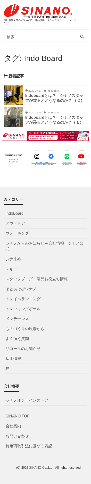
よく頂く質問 (17, 339)
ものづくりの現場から (25, 329)
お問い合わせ (17, 436)
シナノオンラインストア (27, 400)
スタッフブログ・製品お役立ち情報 (37, 279)
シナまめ (13, 259)
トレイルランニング (23, 299)
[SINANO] (38, 11)
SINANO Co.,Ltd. (41, 467)
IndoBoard (15, 213)
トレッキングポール (23, 309)
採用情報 (13, 359)
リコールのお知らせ (23, 349)
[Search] (82, 37)
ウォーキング (17, 233)
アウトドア (15, 223)
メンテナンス (17, 319)
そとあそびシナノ (21, 289)
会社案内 (13, 426)
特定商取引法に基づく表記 (29, 446)
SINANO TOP (18, 416)
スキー (11, 269)
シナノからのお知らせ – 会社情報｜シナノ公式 (44, 246)
